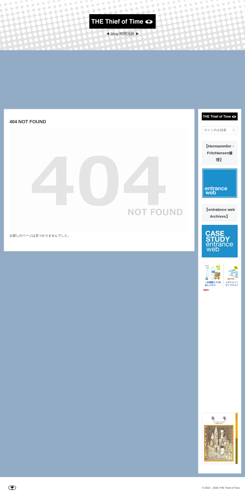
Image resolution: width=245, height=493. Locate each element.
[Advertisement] (122, 79)
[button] (234, 130)
